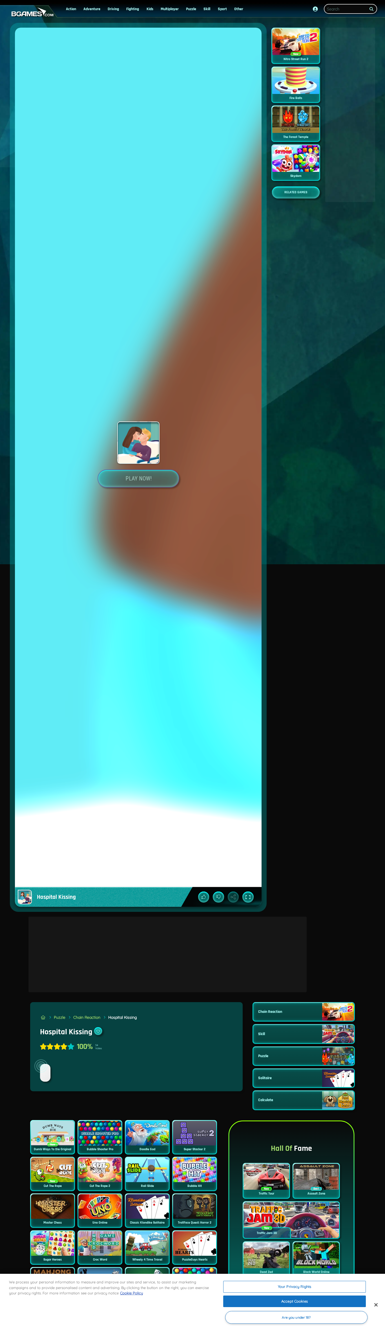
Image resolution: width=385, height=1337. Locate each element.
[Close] (376, 1305)
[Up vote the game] (204, 897)
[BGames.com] (43, 1017)
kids (150, 9)
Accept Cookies (294, 1301)
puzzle (191, 9)
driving (113, 9)
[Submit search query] (371, 9)
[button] (315, 9)
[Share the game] (233, 897)
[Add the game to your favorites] (98, 1031)
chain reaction (86, 1017)
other (238, 9)
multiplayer (170, 9)
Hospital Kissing (122, 1017)
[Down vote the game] (218, 897)
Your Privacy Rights (294, 1286)
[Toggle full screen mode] (248, 897)
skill (206, 9)
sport (222, 9)
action (71, 9)
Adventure (91, 9)
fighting (132, 9)
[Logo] (31, 12)
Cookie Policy (131, 1293)
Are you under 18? (296, 1317)
